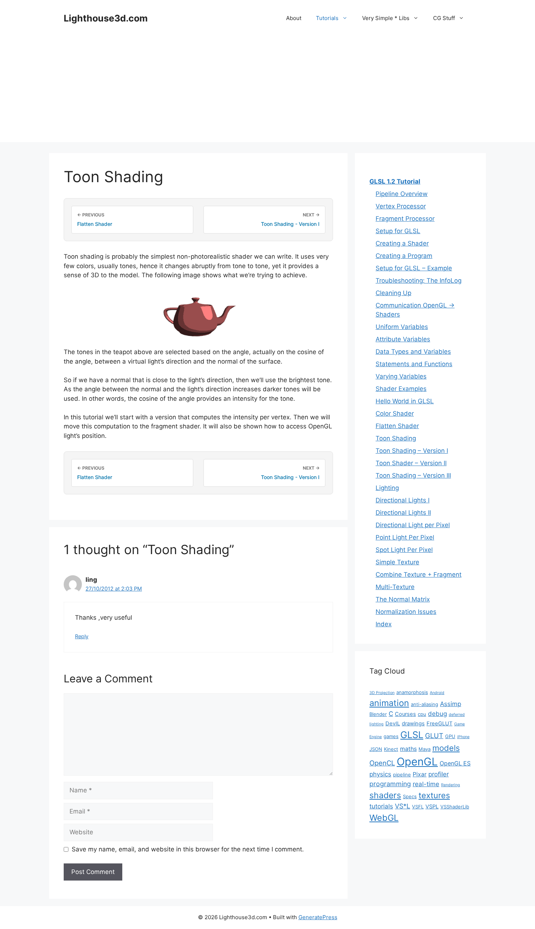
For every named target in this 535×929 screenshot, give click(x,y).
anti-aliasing (424, 704)
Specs (410, 796)
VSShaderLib (454, 807)
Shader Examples (401, 388)
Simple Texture (397, 562)
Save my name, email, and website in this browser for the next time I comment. (188, 849)
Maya (425, 749)
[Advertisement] (267, 91)
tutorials (381, 806)
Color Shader (395, 413)
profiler (438, 774)
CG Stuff (444, 18)
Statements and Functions (414, 364)
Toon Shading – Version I (412, 450)
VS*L (402, 806)
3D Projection (382, 692)
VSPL (432, 806)
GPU (450, 736)
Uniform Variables (402, 326)
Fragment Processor (405, 218)
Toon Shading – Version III (413, 475)
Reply (81, 636)
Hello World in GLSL (405, 401)
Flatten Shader (397, 426)
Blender (378, 714)
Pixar (420, 774)
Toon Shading (396, 438)
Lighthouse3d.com (106, 18)
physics (380, 774)
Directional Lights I (402, 500)
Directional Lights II (403, 512)
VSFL (418, 807)
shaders (385, 795)
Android (437, 692)
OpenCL (382, 763)
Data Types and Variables (413, 351)
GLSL (411, 734)
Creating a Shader (402, 243)
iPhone (463, 736)
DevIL (392, 723)
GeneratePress (317, 917)
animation (389, 703)
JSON (375, 749)
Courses (405, 714)
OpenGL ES (455, 763)
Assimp (450, 703)
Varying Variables (401, 376)
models (446, 748)
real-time (426, 784)
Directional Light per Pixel (413, 525)
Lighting (387, 487)
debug (437, 713)
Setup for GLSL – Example (414, 268)
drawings (413, 723)
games (391, 736)
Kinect (391, 749)
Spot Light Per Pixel (404, 549)
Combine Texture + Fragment (418, 574)
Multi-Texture (395, 587)
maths (408, 748)
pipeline (402, 774)
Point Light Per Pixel (405, 537)
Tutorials (327, 18)
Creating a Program (404, 255)
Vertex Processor (401, 206)
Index (384, 624)
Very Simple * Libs (385, 18)
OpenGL (417, 761)
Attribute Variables (403, 339)
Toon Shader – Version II (411, 463)
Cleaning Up (393, 293)
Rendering (450, 785)
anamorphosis (412, 692)
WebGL (384, 817)
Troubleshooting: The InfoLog (418, 280)
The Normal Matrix (403, 599)
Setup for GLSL (398, 231)
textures (434, 795)
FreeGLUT (439, 723)
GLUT (434, 736)
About (293, 18)
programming (390, 784)
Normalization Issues (406, 611)
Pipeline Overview (402, 193)
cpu (422, 714)
